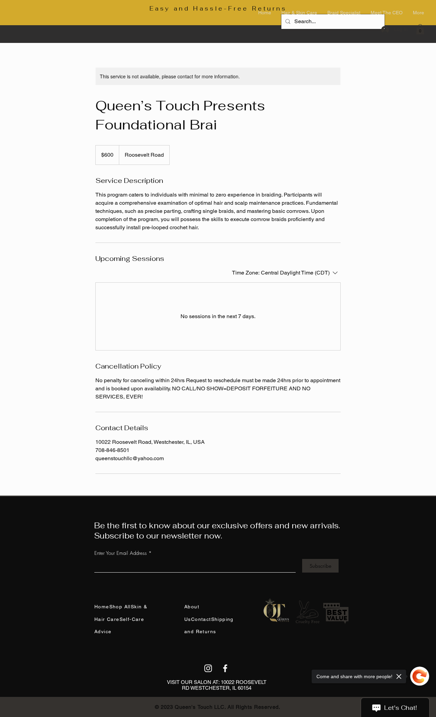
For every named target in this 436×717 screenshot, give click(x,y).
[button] (420, 29)
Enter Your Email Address (120, 553)
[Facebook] (225, 668)
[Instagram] (208, 668)
